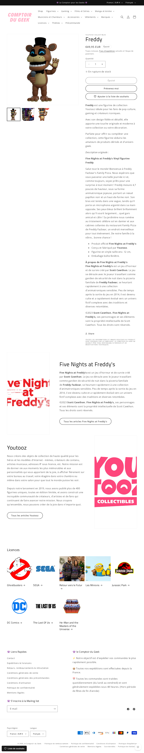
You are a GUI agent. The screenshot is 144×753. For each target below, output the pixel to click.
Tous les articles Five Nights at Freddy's (85, 421)
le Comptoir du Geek (32, 743)
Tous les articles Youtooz (25, 515)
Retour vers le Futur (70, 585)
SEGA (36, 585)
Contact (11, 658)
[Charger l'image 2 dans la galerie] (28, 114)
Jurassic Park (119, 585)
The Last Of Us (41, 622)
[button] (52, 11)
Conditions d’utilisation (106, 743)
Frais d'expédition (107, 51)
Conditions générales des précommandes (28, 678)
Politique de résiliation (127, 746)
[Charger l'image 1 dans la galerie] (13, 114)
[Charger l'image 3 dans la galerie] (42, 114)
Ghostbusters (14, 585)
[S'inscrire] (54, 708)
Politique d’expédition (128, 743)
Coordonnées (109, 746)
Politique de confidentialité (21, 687)
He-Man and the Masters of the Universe (68, 626)
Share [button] (91, 333)
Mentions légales (15, 692)
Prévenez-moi (111, 88)
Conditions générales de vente (22, 673)
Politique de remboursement (56, 743)
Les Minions (92, 585)
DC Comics (13, 622)
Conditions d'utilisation (19, 683)
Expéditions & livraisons (19, 663)
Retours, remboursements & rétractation (28, 668)
